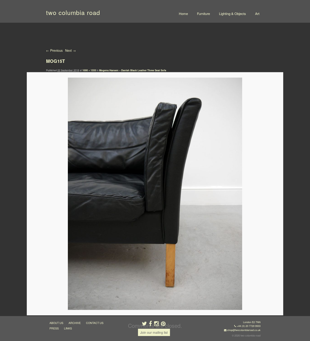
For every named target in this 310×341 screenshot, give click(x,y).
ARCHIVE (75, 323)
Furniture (203, 13)
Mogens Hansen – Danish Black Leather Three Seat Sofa (132, 70)
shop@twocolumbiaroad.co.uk (244, 330)
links (68, 328)
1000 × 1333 (89, 70)
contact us (94, 323)
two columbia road (73, 12)
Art (257, 13)
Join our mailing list (154, 332)
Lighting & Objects (232, 13)
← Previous (54, 50)
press (54, 328)
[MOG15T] (155, 194)
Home (183, 13)
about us (56, 323)
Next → (70, 50)
